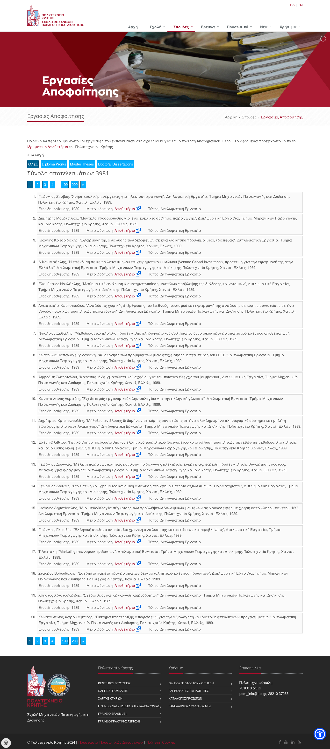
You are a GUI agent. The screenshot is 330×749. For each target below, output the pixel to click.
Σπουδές (181, 26)
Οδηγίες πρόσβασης (113, 691)
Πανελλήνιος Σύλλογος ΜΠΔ (190, 706)
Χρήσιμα (288, 26)
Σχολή (155, 26)
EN (300, 4)
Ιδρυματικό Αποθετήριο (47, 146)
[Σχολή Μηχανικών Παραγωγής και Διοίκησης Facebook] (280, 742)
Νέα (264, 26)
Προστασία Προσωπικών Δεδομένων (111, 742)
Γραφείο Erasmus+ (112, 713)
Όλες (33, 163)
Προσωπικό (237, 26)
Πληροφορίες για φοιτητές (189, 691)
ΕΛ (292, 4)
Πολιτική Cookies (161, 742)
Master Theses (82, 163)
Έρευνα (208, 26)
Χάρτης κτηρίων (110, 698)
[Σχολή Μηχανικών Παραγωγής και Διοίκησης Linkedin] (292, 742)
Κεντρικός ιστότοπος (114, 683)
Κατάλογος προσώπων (185, 698)
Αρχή (133, 26)
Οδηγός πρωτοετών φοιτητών (191, 683)
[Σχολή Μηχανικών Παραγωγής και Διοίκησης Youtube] (286, 742)
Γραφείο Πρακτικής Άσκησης (119, 721)
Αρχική (231, 116)
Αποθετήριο (125, 208)
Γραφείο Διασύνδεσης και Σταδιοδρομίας (129, 706)
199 (65, 184)
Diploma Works (54, 163)
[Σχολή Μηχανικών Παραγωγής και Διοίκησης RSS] (299, 742)
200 (75, 184)
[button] (320, 734)
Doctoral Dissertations (115, 163)
